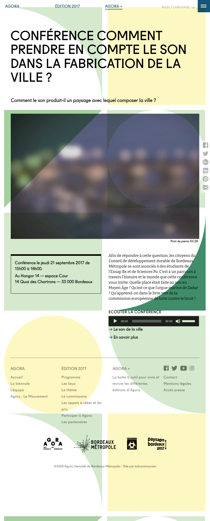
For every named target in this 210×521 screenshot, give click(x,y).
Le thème (69, 389)
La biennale (20, 383)
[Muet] (178, 321)
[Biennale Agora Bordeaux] (53, 448)
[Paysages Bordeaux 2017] (157, 448)
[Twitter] (174, 368)
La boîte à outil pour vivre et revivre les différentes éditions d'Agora (136, 383)
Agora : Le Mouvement (29, 396)
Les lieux (68, 383)
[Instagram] (192, 368)
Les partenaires (74, 421)
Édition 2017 (67, 6)
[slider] (189, 320)
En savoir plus (125, 337)
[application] (154, 321)
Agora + (113, 6)
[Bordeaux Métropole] (95, 451)
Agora (12, 6)
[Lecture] (115, 321)
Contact (170, 376)
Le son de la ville (128, 329)
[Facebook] (166, 368)
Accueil (16, 376)
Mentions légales (177, 383)
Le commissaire (74, 396)
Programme (70, 376)
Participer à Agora (76, 415)
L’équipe (17, 389)
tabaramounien (145, 466)
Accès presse (174, 389)
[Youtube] (183, 368)
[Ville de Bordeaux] (132, 448)
